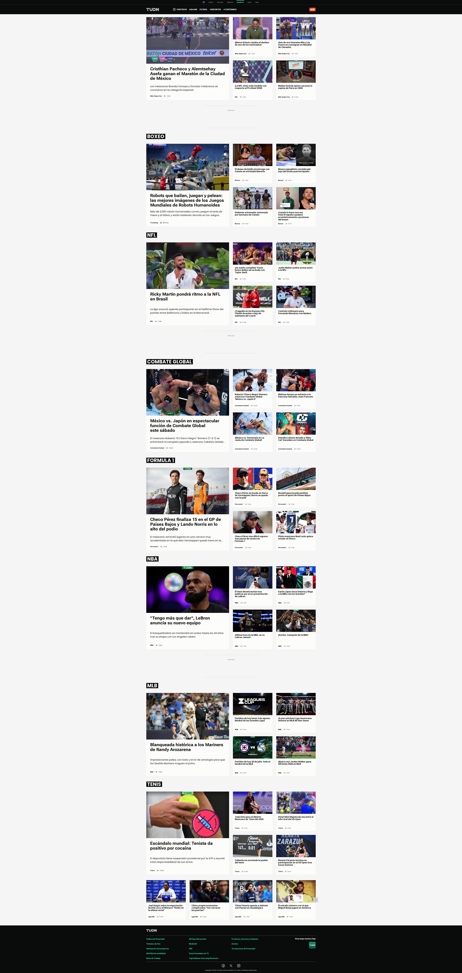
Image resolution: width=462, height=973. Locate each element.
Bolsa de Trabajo (153, 958)
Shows (211, 2)
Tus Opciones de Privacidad (243, 949)
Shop (257, 2)
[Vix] (312, 9)
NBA (152, 645)
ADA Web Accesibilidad (156, 953)
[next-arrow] (315, 900)
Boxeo (237, 180)
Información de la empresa (157, 949)
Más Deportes (156, 96)
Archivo (235, 944)
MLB (152, 772)
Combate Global (157, 448)
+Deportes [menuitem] (215, 9)
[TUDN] (152, 9)
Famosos (230, 2)
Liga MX (151, 917)
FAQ (190, 949)
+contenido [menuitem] (230, 9)
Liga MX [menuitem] (193, 9)
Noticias (220, 2)
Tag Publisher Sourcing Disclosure (203, 958)
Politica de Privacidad (155, 939)
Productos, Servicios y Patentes (245, 939)
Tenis (152, 870)
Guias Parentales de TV (199, 953)
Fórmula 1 (154, 547)
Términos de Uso (153, 944)
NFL (236, 97)
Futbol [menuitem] (203, 9)
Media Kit (193, 944)
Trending (154, 223)
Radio (249, 2)
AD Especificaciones (197, 939)
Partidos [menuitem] (182, 9)
